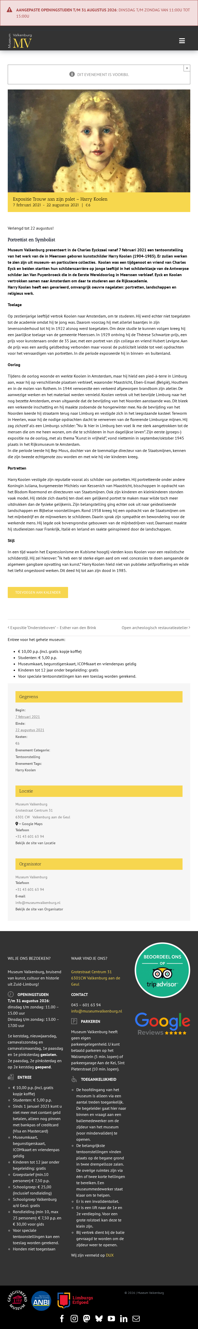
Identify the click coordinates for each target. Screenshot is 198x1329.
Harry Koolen (25, 770)
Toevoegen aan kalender (38, 592)
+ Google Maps (31, 823)
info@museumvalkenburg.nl (96, 1011)
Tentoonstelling (27, 756)
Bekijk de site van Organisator (39, 909)
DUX (110, 1255)
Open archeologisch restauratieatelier (155, 627)
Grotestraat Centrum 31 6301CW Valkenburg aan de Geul (95, 978)
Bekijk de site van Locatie (35, 843)
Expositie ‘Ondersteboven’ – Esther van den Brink (53, 627)
